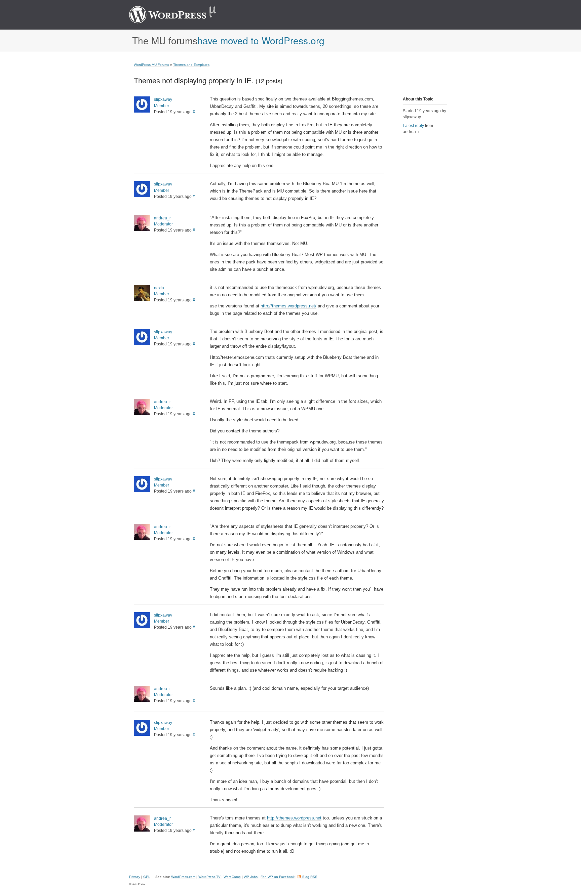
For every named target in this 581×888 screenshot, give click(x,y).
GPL (146, 877)
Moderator (163, 224)
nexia (159, 288)
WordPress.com (183, 877)
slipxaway (163, 99)
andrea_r (162, 218)
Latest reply (413, 125)
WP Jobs (251, 877)
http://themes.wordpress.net (294, 817)
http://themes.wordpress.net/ (288, 305)
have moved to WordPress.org (260, 40)
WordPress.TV (209, 877)
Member (161, 105)
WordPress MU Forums (151, 65)
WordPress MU (179, 15)
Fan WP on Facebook (278, 877)
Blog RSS (309, 877)
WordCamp (232, 877)
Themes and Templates (191, 65)
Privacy (134, 877)
